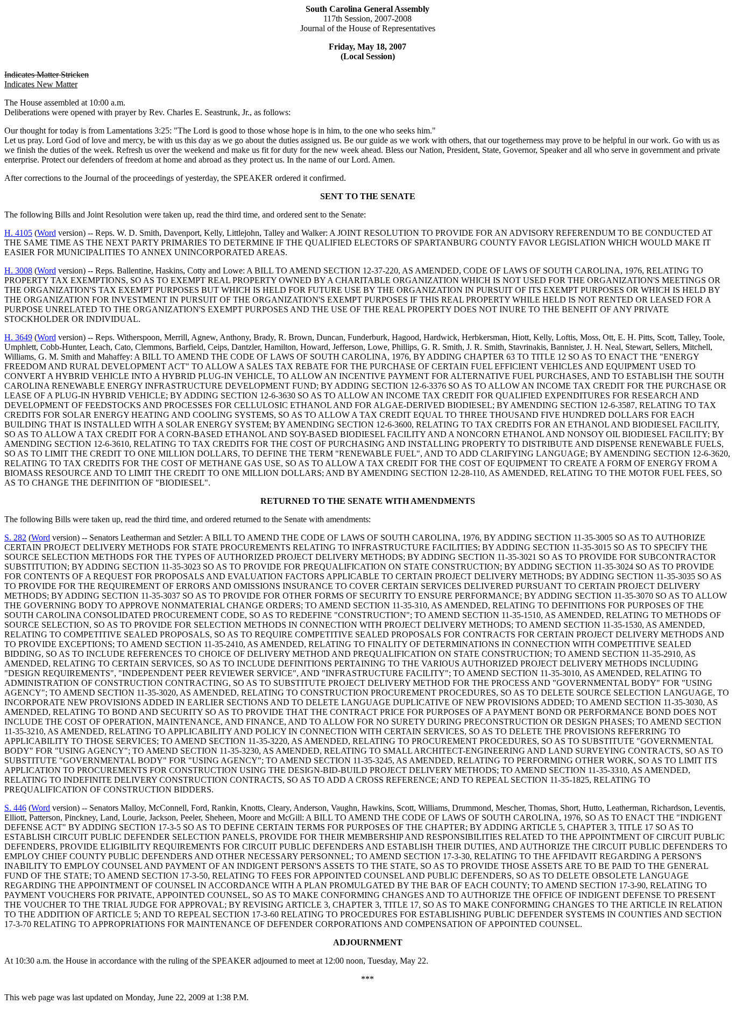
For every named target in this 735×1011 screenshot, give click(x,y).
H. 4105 (18, 232)
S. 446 (15, 807)
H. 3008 (18, 270)
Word (46, 232)
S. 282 (15, 537)
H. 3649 (18, 337)
